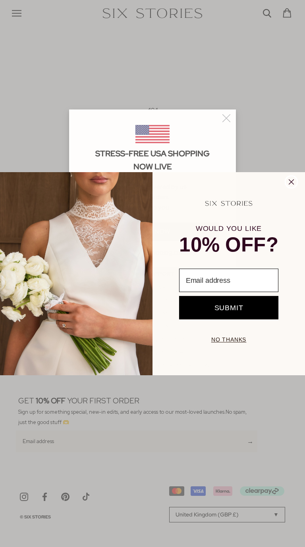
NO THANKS (229, 339)
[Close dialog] (291, 182)
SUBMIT (228, 307)
